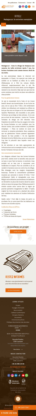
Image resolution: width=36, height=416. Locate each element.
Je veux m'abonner (14, 290)
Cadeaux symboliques (18, 312)
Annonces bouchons (18, 320)
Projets (18, 305)
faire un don (18, 231)
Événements (22, 2)
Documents (18, 317)
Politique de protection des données (18, 322)
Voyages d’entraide (18, 308)
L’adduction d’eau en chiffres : (11, 207)
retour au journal (3, 24)
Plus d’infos (17, 349)
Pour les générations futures (10, 98)
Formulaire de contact (18, 367)
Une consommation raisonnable (11, 153)
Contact (29, 2)
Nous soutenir (18, 310)
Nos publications (12, 2)
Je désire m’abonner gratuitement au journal (18, 327)
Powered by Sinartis (10, 408)
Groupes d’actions (18, 315)
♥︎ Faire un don (9, 413)
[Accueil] (8, 7)
